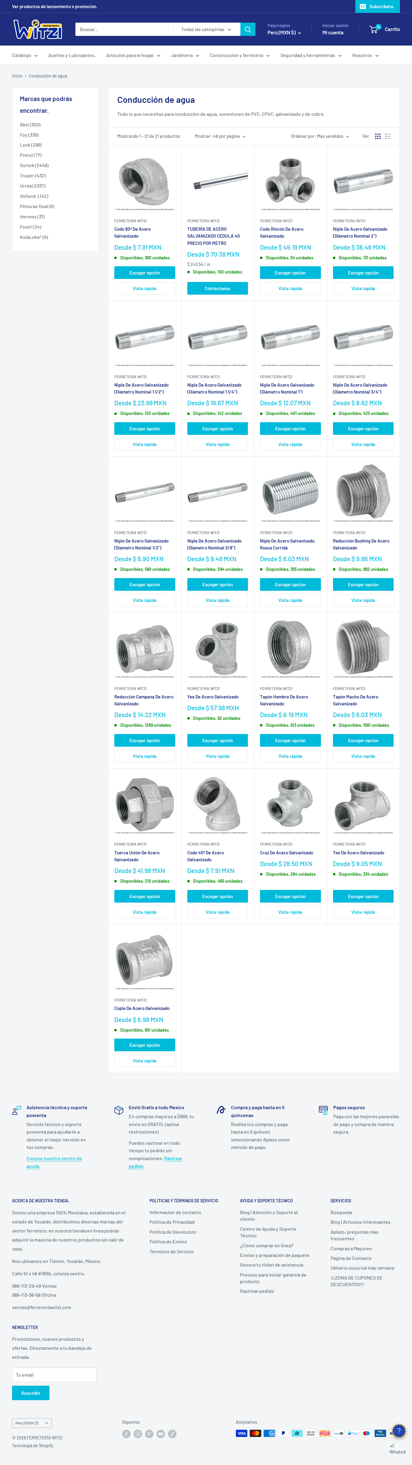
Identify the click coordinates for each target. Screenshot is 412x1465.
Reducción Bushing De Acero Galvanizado (361, 544)
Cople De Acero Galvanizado (142, 1008)
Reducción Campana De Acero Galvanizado (143, 700)
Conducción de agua (48, 75)
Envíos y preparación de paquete (274, 1255)
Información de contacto (175, 1212)
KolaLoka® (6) (34, 237)
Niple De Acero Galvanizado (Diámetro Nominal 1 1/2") (141, 388)
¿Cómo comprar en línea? (266, 1245)
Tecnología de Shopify (32, 1445)
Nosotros (362, 55)
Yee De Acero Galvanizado (213, 696)
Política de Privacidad (172, 1222)
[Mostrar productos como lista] (388, 136)
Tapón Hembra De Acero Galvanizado (284, 700)
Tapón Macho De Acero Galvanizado (355, 700)
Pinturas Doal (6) (37, 206)
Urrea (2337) (33, 185)
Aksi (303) (30, 124)
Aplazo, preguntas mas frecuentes (355, 1235)
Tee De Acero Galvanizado (358, 852)
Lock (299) (31, 144)
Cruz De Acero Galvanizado (286, 852)
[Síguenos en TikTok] (172, 1434)
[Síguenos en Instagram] (138, 1434)
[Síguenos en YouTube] (161, 1434)
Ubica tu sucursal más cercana (362, 1267)
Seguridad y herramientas (307, 55)
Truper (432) (33, 175)
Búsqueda (341, 1212)
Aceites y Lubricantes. (72, 55)
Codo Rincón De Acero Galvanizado (281, 232)
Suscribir (30, 1393)
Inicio (17, 75)
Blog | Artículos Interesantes (361, 1222)
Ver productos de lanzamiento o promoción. (54, 6)
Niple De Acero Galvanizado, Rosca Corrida (287, 544)
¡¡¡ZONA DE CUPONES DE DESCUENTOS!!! (357, 1281)
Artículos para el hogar (130, 55)
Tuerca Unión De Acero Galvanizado (137, 856)
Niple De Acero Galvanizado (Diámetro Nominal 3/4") (360, 388)
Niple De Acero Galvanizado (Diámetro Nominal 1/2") (141, 544)
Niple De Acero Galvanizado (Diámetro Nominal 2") (360, 232)
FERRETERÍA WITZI (130, 220)
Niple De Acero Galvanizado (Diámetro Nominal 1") (287, 388)
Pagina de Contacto (351, 1258)
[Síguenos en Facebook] (126, 1434)
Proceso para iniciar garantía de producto (273, 1278)
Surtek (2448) (34, 165)
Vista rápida (145, 288)
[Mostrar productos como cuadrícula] (378, 136)
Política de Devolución (173, 1232)
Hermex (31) (32, 216)
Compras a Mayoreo (351, 1248)
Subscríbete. (382, 6)
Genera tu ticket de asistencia (271, 1264)
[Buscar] (247, 29)
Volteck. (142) (34, 196)
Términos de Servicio (172, 1251)
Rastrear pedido (257, 1291)
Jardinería (182, 55)
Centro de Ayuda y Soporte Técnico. (268, 1232)
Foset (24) (30, 226)
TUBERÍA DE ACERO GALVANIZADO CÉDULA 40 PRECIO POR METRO (213, 236)
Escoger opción (144, 272)
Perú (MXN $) (26, 1422)
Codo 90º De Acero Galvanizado (132, 232)
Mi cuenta (333, 32)
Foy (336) (29, 135)
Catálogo (21, 55)
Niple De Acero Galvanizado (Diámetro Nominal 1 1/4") (214, 388)
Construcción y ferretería (236, 55)
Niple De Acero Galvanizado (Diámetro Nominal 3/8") (214, 544)
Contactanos (217, 288)
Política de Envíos (168, 1241)
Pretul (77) (31, 155)
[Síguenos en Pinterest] (149, 1434)
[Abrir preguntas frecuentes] (399, 1431)
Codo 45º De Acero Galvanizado (205, 856)
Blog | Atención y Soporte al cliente (269, 1215)
